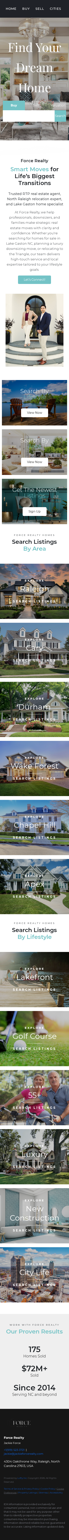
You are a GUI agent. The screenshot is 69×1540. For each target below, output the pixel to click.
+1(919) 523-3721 (14, 1450)
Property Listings (27, 1492)
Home (11, 9)
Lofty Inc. (22, 1478)
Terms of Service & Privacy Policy (21, 1488)
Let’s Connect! (34, 279)
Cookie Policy (48, 1488)
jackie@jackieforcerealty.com (23, 1453)
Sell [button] (39, 9)
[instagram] (21, 1532)
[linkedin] (13, 1532)
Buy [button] (26, 9)
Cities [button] (55, 9)
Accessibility (56, 1492)
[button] (60, 116)
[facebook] (6, 1532)
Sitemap (43, 1492)
